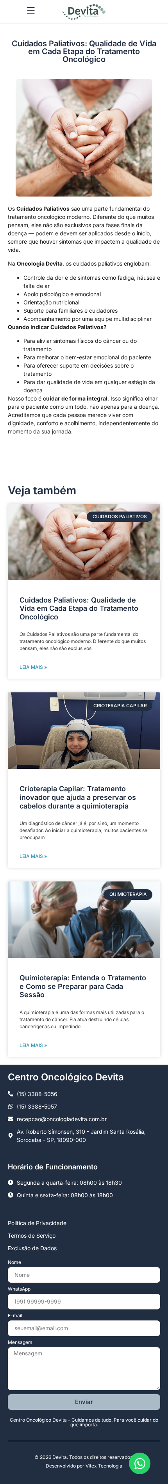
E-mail (15, 1315)
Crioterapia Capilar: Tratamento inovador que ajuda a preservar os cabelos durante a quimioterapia (78, 797)
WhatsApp (19, 1289)
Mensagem (20, 1342)
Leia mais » (33, 667)
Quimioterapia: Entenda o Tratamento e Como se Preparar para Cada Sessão (83, 986)
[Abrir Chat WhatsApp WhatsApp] (139, 1463)
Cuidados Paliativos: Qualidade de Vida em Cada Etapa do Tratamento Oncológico (79, 608)
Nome (14, 1262)
